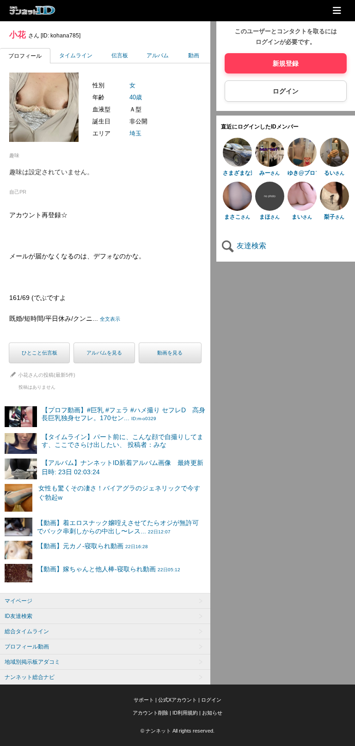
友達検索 (250, 246)
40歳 (135, 97)
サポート (144, 700)
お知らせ (212, 712)
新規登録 (286, 63)
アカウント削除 (150, 712)
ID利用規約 (185, 712)
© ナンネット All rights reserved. (177, 731)
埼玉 (135, 133)
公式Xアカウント (177, 700)
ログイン (286, 91)
